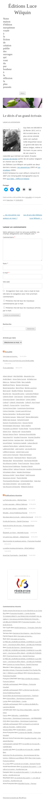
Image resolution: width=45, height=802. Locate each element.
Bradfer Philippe (17, 391)
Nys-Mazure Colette (10, 463)
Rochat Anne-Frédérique (11, 466)
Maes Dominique (25, 455)
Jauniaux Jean (19, 440)
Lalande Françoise (25, 446)
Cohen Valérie (31, 399)
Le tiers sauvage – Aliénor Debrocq (15, 504)
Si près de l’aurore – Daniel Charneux (16, 521)
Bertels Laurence (31, 388)
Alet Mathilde (18, 376)
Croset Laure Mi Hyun (23, 411)
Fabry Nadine (26, 426)
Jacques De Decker (10, 159)
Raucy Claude (35, 463)
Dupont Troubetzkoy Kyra (12, 423)
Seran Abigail (19, 475)
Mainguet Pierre (20, 458)
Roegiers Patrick (27, 466)
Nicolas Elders (8, 730)
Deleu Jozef (21, 417)
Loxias (5, 701)
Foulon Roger (23, 428)
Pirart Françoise (23, 463)
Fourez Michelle (34, 428)
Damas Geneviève (9, 414)
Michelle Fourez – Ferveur (27, 783)
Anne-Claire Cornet (19, 379)
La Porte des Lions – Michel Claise (15, 500)
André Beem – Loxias (19, 701)
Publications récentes (13, 495)
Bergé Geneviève (9, 388)
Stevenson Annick (9, 478)
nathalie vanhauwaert (10, 684)
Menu (22, 93)
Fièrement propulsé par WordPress (14, 798)
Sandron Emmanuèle (33, 469)
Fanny (5, 715)
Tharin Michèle (22, 478)
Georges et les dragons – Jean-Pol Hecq (27, 633)
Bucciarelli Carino (18, 394)
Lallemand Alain (8, 449)
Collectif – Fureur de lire (11, 405)
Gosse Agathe (26, 431)
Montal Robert (18, 460)
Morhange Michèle (31, 460)
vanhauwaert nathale (10, 744)
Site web (6, 282)
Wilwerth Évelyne (27, 487)
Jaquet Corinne (8, 440)
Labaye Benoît (32, 443)
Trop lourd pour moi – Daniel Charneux (21, 656)
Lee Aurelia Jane (30, 449)
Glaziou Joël (16, 431)
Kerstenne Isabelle (19, 443)
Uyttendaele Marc (26, 481)
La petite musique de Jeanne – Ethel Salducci (18, 548)
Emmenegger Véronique (11, 426)
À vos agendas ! (8, 368)
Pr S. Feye (6, 764)
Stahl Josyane (30, 475)
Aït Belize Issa (31, 379)
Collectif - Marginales (16, 402)
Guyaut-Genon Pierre (10, 434)
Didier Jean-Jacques (9, 420)
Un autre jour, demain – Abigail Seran (16, 537)
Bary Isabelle (26, 382)
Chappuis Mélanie (30, 396)
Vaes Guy (9, 200)
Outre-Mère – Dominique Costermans (20, 698)
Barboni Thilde (15, 382)
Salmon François (19, 469)
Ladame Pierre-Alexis (10, 446)
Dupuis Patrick (27, 423)
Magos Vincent (8, 458)
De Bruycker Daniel (23, 414)
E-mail (6, 273)
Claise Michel (20, 399)
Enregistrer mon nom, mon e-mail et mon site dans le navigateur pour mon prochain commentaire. (21, 294)
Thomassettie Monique (11, 481)
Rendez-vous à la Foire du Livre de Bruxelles (18, 361)
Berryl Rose (20, 388)
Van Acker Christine (10, 484)
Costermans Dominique (25, 408)
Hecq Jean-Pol (8, 437)
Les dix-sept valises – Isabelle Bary (15, 508)
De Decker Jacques (9, 417)
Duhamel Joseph (23, 420)
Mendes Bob (7, 460)
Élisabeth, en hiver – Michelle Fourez (16, 533)
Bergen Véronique (22, 385)
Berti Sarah (7, 391)
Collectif (6, 402)
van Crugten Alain (24, 484)
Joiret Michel (29, 440)
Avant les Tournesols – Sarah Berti (15, 555)
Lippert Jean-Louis (22, 452)
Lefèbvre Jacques (9, 452)
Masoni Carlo (31, 458)
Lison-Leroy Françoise (10, 455)
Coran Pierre (25, 405)
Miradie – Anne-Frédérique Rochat (15, 513)
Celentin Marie (8, 396)
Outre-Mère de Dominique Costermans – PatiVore (20, 696)
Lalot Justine (19, 449)
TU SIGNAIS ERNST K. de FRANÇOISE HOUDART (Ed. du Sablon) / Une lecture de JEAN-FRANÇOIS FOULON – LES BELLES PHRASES (22, 619)
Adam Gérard (7, 376)
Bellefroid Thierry (9, 385)
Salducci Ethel (8, 469)
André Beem (7, 379)
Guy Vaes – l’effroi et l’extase (18, 179)
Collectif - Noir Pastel (32, 402)
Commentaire (9, 237)
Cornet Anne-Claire (9, 408)
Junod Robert (7, 443)
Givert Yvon (7, 431)
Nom (5, 263)
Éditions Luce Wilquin (22, 9)
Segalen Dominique (23, 472)
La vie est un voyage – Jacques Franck (27, 764)
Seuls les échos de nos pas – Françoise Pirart (18, 525)
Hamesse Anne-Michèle (27, 434)
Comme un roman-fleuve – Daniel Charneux (22, 664)
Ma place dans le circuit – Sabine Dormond (18, 517)
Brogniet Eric (28, 391)
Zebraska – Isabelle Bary (22, 667)
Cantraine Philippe (32, 394)
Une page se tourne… (10, 356)
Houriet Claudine (34, 437)
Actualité (28, 197)
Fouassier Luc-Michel (10, 428)
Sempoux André (8, 475)
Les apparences (23, 167)
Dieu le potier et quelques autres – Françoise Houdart (22, 541)
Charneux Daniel (9, 399)
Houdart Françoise (20, 437)
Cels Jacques (18, 396)
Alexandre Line (29, 376)
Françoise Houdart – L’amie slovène (22, 613)
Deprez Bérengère (32, 417)
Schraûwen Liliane (9, 472)
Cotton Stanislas (9, 411)
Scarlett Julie (7, 749)
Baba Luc (6, 382)
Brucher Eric (7, 394)
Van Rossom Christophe (11, 487)
